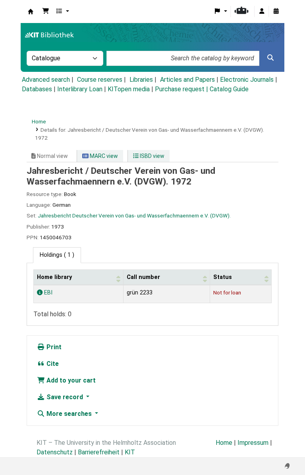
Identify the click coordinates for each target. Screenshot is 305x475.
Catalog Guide (229, 89)
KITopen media (129, 89)
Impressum (252, 442)
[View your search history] (276, 11)
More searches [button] (69, 413)
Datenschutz (55, 452)
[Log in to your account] (261, 11)
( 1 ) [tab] (57, 255)
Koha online (30, 11)
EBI (47, 292)
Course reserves (99, 79)
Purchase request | (182, 89)
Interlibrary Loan (79, 89)
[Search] (270, 58)
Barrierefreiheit (99, 452)
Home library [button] (54, 277)
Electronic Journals (247, 79)
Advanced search (46, 79)
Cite (52, 363)
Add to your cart (70, 380)
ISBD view (151, 156)
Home (39, 121)
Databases (37, 89)
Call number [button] (143, 277)
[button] (45, 11)
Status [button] (222, 277)
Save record (65, 397)
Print (53, 347)
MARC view (103, 156)
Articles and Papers (187, 79)
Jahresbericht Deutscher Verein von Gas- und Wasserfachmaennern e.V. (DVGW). (134, 215)
